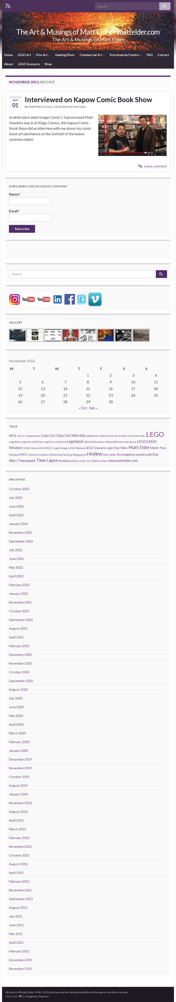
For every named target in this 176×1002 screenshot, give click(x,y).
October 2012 (19, 855)
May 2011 (16, 934)
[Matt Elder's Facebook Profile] (69, 299)
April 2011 (16, 942)
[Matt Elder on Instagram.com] (14, 299)
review (94, 453)
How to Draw (107, 435)
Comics (49, 106)
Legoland (75, 441)
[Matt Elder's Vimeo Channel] (95, 299)
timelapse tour (68, 461)
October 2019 (19, 777)
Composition (32, 436)
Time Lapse (47, 460)
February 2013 (19, 838)
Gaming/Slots (65, 55)
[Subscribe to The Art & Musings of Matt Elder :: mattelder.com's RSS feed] (8, 5)
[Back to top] (165, 991)
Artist (20, 435)
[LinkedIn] (57, 299)
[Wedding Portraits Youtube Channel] (43, 299)
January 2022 (18, 593)
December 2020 (20, 655)
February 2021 (19, 646)
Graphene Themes (37, 996)
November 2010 (20, 969)
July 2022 (15, 550)
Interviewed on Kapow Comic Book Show (88, 99)
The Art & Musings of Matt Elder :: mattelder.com (88, 31)
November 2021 (20, 602)
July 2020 (15, 698)
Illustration (121, 435)
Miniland (14, 454)
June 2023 (16, 506)
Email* (14, 211)
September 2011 (21, 899)
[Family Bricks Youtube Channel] (28, 299)
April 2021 (16, 637)
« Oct (83, 408)
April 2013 (16, 820)
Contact (163, 55)
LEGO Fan (37, 441)
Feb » (93, 408)
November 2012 (20, 846)
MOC (24, 454)
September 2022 (21, 541)
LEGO (155, 434)
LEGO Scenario (29, 64)
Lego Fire (49, 441)
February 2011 (19, 951)
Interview (79, 106)
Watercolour (99, 461)
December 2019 (20, 759)
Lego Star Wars (117, 448)
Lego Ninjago (60, 447)
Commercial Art (91, 55)
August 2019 (18, 785)
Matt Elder (34, 106)
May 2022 (16, 567)
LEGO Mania (30, 447)
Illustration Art (64, 106)
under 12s (85, 461)
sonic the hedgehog (122, 454)
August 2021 (18, 628)
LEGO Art (24, 55)
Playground (79, 454)
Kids (142, 436)
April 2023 (16, 515)
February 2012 (19, 881)
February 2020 (19, 742)
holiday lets (92, 435)
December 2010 (20, 960)
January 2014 (18, 794)
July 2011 (15, 916)
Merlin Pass (158, 448)
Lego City (26, 441)
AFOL (13, 436)
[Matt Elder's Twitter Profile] (81, 299)
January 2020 (18, 750)
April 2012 (16, 873)
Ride (105, 454)
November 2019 (20, 768)
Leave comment (155, 166)
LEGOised (60, 441)
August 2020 (18, 689)
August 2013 (18, 812)
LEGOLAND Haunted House (120, 441)
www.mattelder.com (123, 461)
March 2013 (17, 829)
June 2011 (16, 925)
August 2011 (18, 907)
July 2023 (15, 498)
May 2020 (16, 716)
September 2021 (21, 620)
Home (8, 55)
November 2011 (20, 890)
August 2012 (18, 864)
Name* (14, 194)
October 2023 (19, 489)
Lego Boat (14, 441)
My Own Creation (38, 454)
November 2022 (20, 532)
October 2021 (19, 611)
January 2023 (18, 524)
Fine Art (42, 55)
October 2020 (19, 672)
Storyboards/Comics (125, 55)
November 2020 (20, 663)
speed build (144, 454)
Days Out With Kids (71, 436)
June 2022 (16, 559)
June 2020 (16, 707)
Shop (48, 64)
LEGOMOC (45, 448)
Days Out (48, 436)
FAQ (150, 55)
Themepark (27, 460)
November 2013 (20, 803)
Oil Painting (55, 454)
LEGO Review (76, 448)
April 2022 (16, 576)
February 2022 (19, 585)
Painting (67, 454)
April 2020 (16, 724)
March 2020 (17, 733)
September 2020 (21, 681)
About (8, 64)
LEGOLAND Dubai (93, 441)
